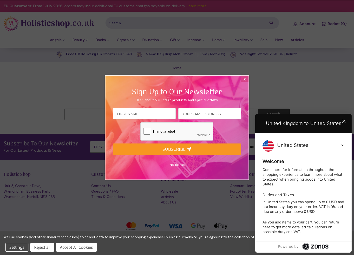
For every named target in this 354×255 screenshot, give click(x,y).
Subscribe (175, 149)
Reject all (42, 247)
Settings (16, 247)
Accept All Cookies (76, 247)
